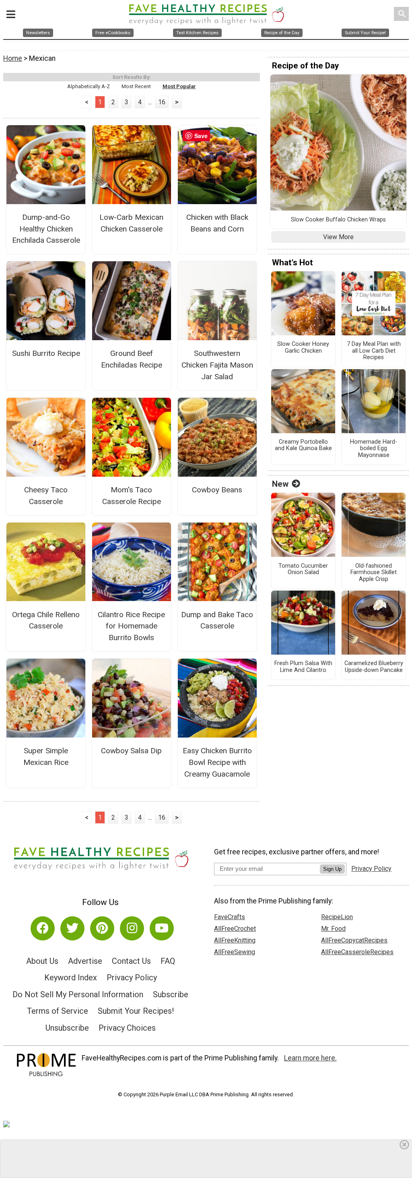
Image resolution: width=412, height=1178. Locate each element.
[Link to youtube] (162, 928)
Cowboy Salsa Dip (131, 750)
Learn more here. (310, 1058)
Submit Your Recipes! (136, 1011)
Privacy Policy (132, 977)
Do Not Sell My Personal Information (77, 994)
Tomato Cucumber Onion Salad (303, 569)
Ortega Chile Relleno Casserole (46, 620)
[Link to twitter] (72, 928)
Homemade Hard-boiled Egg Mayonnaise (373, 449)
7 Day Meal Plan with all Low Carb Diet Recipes (374, 351)
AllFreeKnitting (234, 940)
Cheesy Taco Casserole (46, 495)
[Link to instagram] (132, 928)
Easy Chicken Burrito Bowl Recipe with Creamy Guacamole (217, 762)
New (280, 484)
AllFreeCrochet (235, 928)
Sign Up (332, 869)
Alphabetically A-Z (88, 86)
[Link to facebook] (43, 928)
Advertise (85, 961)
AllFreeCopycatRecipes (354, 940)
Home (12, 58)
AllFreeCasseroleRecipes (357, 952)
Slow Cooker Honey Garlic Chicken (303, 347)
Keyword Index (70, 977)
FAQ (168, 961)
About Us (42, 961)
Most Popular (179, 86)
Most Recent (136, 86)
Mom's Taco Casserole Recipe (131, 495)
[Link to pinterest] (102, 928)
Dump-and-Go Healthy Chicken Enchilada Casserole (46, 229)
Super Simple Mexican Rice (45, 756)
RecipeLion (337, 917)
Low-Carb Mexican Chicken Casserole (131, 223)
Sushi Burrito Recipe (46, 353)
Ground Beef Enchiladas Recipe (131, 359)
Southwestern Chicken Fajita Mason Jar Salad (217, 365)
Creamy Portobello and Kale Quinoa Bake (303, 445)
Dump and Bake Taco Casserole (217, 620)
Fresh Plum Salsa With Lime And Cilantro (303, 667)
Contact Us (131, 961)
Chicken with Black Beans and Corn (217, 223)
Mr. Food (333, 928)
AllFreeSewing (234, 952)
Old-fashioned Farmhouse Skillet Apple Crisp (373, 573)
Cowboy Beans (217, 489)
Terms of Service (57, 1011)
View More (338, 237)
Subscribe (170, 994)
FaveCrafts (229, 917)
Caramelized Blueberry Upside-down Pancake (373, 667)
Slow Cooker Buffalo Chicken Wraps (338, 220)
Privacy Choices (127, 1028)
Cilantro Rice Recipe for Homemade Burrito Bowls (131, 626)
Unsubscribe (67, 1028)
